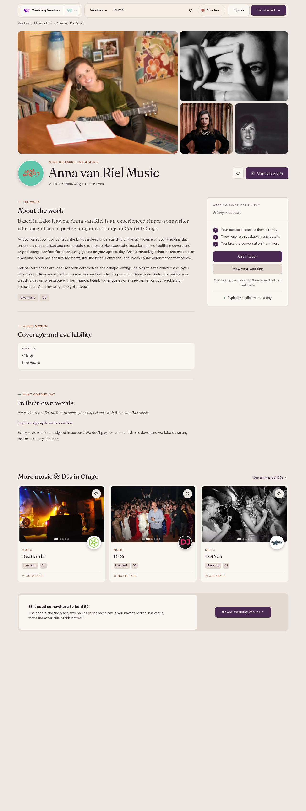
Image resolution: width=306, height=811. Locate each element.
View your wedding (248, 268)
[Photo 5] (68, 539)
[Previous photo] (25, 514)
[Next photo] (97, 514)
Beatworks (33, 556)
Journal (118, 10)
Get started (266, 10)
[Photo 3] (63, 539)
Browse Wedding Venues (240, 612)
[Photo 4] (65, 539)
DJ (44, 297)
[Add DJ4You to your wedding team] (279, 493)
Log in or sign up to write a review (45, 423)
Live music (27, 297)
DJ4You (213, 556)
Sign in (239, 10)
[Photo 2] (60, 539)
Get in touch (247, 256)
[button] (98, 92)
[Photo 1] (56, 539)
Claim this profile (270, 173)
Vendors (96, 10)
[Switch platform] (72, 10)
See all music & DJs (268, 477)
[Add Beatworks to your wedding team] (96, 493)
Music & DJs (43, 23)
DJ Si (119, 556)
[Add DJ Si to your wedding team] (187, 493)
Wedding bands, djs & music (74, 162)
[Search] (190, 10)
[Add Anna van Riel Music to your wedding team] (238, 173)
